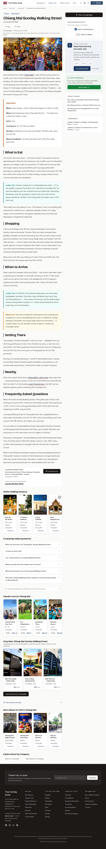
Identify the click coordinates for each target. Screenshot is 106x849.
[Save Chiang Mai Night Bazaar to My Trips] (14, 715)
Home (5, 8)
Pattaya (47, 817)
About (87, 798)
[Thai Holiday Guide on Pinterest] (17, 825)
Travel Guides (29, 817)
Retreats (28, 810)
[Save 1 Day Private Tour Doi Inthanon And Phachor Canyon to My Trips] (14, 602)
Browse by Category (71, 813)
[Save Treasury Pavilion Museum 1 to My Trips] (29, 497)
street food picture (36, 384)
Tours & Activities (30, 804)
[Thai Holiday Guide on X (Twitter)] (13, 825)
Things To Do (52, 3)
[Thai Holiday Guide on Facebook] (6, 825)
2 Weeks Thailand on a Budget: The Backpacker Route (82, 123)
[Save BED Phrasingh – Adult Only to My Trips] (19, 651)
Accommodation (70, 807)
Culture (67, 810)
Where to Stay (64, 3)
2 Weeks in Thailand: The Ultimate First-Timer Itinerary (82, 128)
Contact (87, 807)
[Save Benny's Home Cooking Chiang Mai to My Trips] (59, 602)
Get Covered (83, 87)
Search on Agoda (86, 34)
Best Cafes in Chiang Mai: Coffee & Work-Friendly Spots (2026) (83, 101)
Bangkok (48, 795)
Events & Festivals (31, 813)
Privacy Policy (89, 801)
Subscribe (92, 778)
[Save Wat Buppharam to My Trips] (59, 497)
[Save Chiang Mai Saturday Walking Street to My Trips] (29, 715)
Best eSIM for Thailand (92, 795)
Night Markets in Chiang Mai (36, 759)
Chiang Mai (21, 8)
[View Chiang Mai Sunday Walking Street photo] (32, 54)
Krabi (46, 807)
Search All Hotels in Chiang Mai (16, 694)
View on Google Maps (85, 15)
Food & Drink (69, 798)
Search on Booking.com (85, 29)
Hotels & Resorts (30, 801)
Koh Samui (48, 804)
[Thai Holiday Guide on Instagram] (10, 825)
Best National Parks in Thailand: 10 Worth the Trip (83, 105)
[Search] (81, 3)
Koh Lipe (48, 810)
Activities (68, 795)
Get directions (53, 471)
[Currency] (84, 3)
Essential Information (72, 801)
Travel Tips (68, 804)
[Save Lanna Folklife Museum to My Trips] (44, 497)
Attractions (12, 8)
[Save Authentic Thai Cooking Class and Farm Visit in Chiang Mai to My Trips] (44, 602)
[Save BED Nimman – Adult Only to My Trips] (59, 651)
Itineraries (28, 807)
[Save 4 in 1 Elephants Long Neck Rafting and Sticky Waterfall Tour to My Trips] (29, 602)
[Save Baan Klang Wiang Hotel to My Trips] (39, 651)
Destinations (40, 3)
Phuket (47, 798)
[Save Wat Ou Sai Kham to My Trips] (14, 497)
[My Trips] (88, 3)
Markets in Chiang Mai (13, 759)
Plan (74, 3)
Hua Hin (47, 813)
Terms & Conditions (91, 804)
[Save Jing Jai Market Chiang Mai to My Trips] (59, 715)
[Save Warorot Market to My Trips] (44, 715)
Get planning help (82, 68)
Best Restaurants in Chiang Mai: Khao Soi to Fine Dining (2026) (83, 109)
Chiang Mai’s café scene (38, 377)
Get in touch (9, 816)
